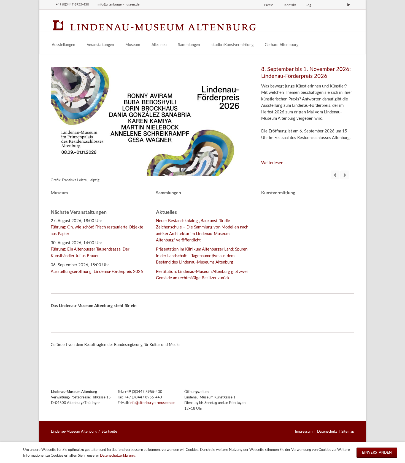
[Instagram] (321, 4)
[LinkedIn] (339, 4)
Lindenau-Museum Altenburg (74, 431)
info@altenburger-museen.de (152, 403)
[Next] (345, 175)
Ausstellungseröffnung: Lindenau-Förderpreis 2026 (97, 272)
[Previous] (335, 175)
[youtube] (348, 4)
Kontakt (290, 5)
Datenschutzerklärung (117, 455)
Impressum (304, 431)
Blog (307, 5)
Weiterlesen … (274, 163)
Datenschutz (327, 431)
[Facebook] (330, 4)
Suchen (347, 44)
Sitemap (347, 431)
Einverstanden (377, 452)
